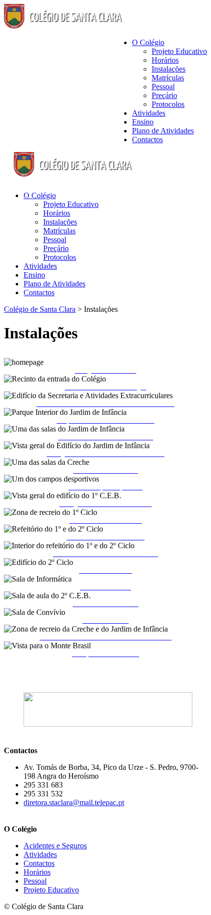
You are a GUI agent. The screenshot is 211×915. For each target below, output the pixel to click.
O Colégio (148, 42)
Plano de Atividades (163, 131)
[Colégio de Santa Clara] (64, 26)
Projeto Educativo (179, 51)
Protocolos (168, 104)
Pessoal (163, 86)
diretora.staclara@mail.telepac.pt (74, 802)
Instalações (168, 69)
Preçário (164, 95)
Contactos (147, 139)
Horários (165, 60)
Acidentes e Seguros (55, 845)
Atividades (148, 113)
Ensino (143, 122)
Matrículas (168, 78)
